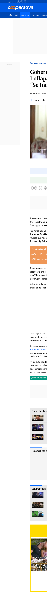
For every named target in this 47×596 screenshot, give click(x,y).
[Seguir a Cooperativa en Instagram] (25, 1)
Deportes (35, 15)
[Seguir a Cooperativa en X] (21, 1)
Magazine (25, 15)
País (16, 15)
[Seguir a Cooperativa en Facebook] (18, 1)
